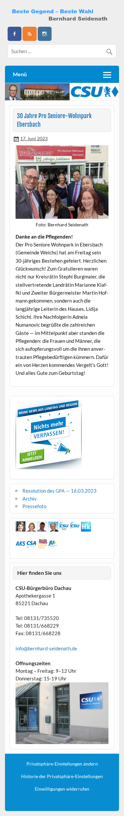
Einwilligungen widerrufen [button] (62, 789)
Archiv (29, 499)
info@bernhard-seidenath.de (46, 648)
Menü (20, 74)
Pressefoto (34, 506)
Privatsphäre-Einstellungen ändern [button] (62, 764)
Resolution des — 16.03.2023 (59, 491)
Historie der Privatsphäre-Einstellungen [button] (62, 776)
